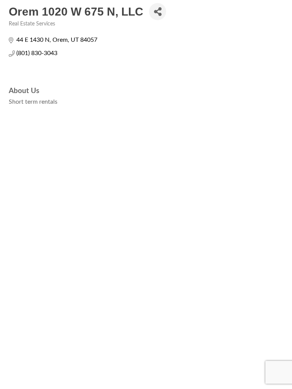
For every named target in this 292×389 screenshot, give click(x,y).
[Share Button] (157, 11)
